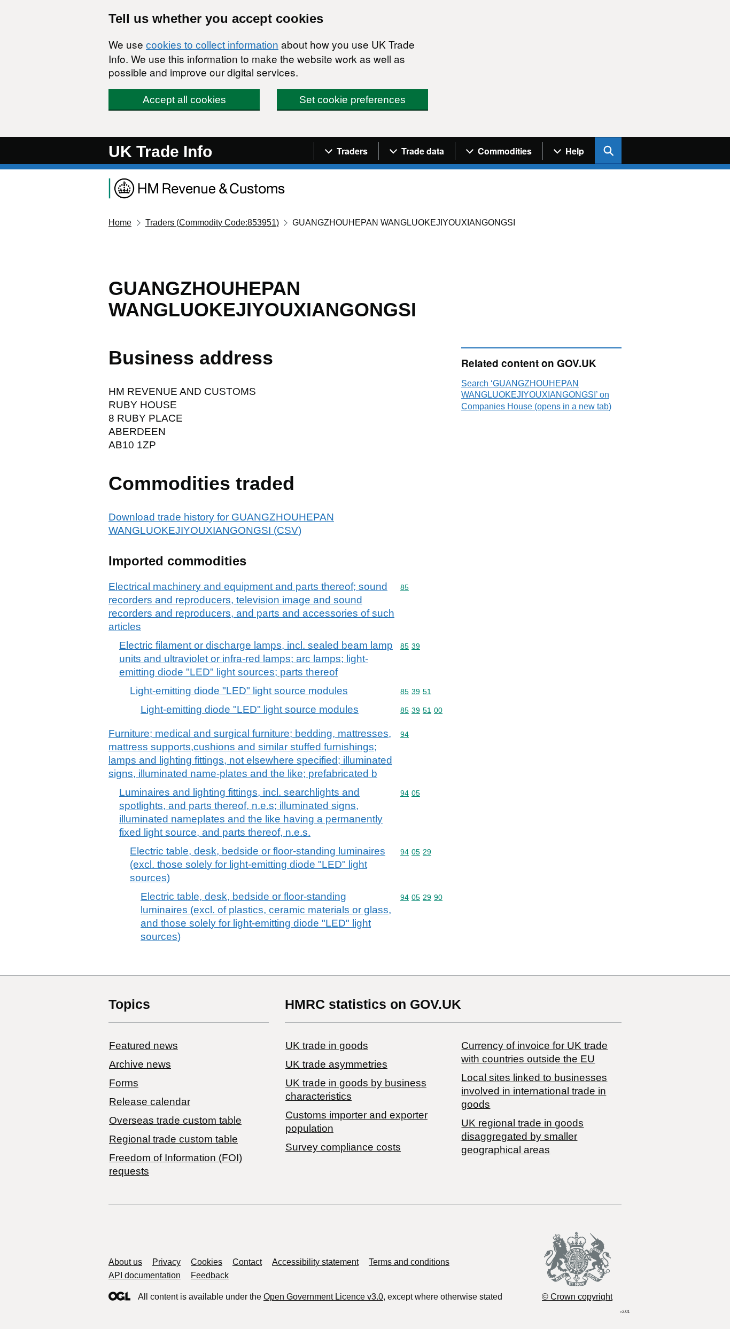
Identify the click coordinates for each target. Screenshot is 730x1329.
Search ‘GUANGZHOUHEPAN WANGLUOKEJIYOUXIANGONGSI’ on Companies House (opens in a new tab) (536, 395)
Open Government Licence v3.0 (323, 1296)
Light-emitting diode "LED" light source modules (239, 690)
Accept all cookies (184, 99)
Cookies (206, 1261)
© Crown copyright (577, 1296)
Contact (247, 1261)
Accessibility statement (315, 1261)
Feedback (210, 1275)
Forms (123, 1083)
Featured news (143, 1045)
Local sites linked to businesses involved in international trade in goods (534, 1091)
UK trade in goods (326, 1045)
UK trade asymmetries (336, 1064)
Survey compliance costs (343, 1147)
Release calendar (149, 1101)
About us (125, 1261)
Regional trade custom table (173, 1139)
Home (119, 222)
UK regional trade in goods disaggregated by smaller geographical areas (522, 1136)
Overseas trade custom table (175, 1120)
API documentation (144, 1275)
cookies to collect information (212, 45)
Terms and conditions (409, 1261)
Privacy (166, 1261)
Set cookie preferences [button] (352, 99)
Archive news (140, 1064)
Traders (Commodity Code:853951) (212, 222)
